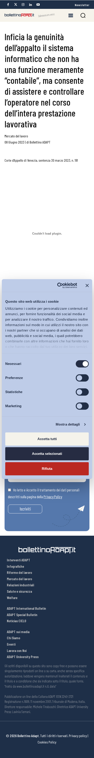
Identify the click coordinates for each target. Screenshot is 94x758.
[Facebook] (8, 5)
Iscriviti (25, 508)
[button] (82, 15)
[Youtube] (38, 5)
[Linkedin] (30, 5)
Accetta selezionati (47, 454)
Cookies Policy (47, 742)
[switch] (82, 377)
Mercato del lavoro (16, 136)
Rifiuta (47, 469)
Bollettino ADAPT (40, 142)
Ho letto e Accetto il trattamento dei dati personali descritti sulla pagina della (43, 493)
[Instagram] (23, 5)
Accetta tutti (47, 439)
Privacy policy (78, 735)
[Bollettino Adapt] (30, 15)
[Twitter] (15, 5)
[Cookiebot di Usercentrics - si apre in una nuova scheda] (58, 285)
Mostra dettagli (68, 424)
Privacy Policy (53, 496)
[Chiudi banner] (87, 285)
